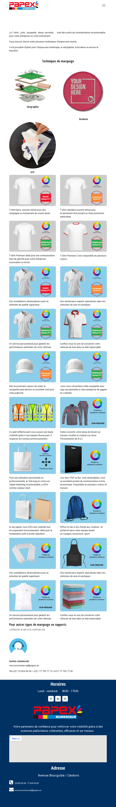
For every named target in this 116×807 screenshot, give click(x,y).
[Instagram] (65, 699)
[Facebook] (51, 699)
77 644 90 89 (33, 783)
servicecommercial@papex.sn (28, 790)
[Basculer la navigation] (104, 5)
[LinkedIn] (58, 699)
